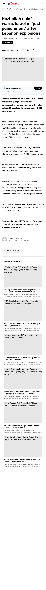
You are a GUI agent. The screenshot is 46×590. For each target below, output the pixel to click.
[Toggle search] (42, 3)
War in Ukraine (21, 9)
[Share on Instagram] (27, 50)
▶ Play (38, 88)
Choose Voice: (7, 91)
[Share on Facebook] (17, 50)
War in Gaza (33, 9)
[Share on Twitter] (22, 50)
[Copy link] (33, 50)
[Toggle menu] (4, 3)
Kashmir (43, 9)
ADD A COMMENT (12, 250)
